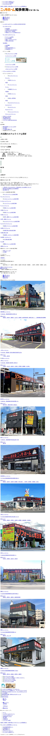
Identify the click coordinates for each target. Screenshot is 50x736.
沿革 (7, 46)
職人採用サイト (6, 729)
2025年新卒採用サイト (8, 727)
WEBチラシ (7, 116)
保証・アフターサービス (11, 39)
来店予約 (6, 19)
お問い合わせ (7, 17)
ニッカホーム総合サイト (8, 1)
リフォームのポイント (9, 71)
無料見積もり (7, 18)
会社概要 (8, 45)
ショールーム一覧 (7, 4)
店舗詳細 (2, 257)
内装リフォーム (6, 250)
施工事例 (6, 117)
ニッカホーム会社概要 (8, 2)
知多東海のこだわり (7, 716)
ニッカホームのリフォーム (14, 24)
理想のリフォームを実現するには (13, 32)
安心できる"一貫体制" (10, 31)
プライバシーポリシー (8, 730)
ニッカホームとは (7, 26)
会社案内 (5, 43)
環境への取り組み (10, 40)
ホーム (4, 712)
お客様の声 (7, 118)
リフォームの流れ (10, 37)
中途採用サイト (9, 49)
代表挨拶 (8, 28)
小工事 (4, 252)
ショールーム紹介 (10, 120)
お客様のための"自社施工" (11, 29)
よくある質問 (9, 38)
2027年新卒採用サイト (10, 47)
